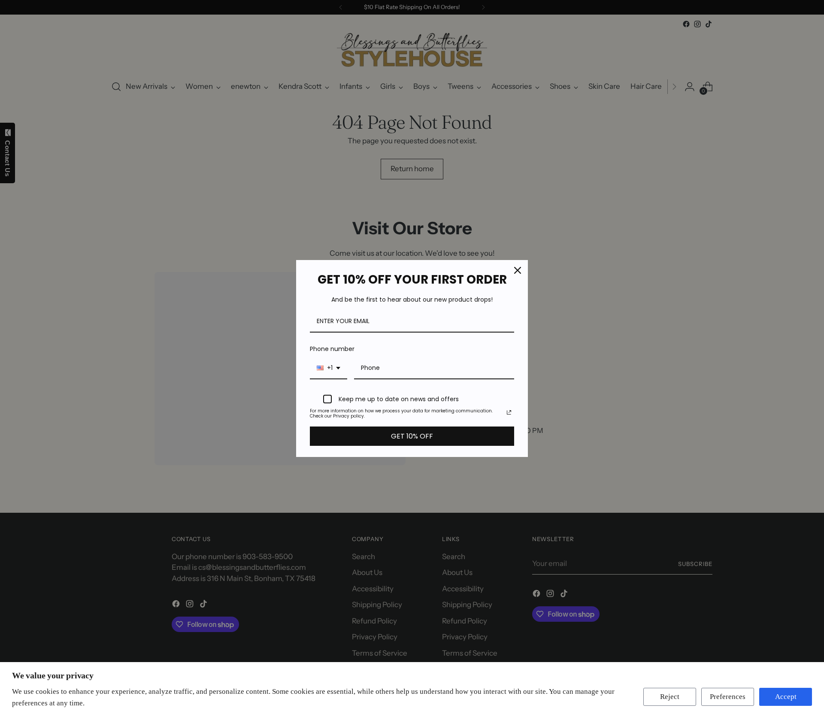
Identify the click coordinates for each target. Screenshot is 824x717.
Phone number (332, 349)
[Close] (517, 270)
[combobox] (328, 368)
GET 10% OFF (412, 436)
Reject (669, 697)
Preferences (727, 697)
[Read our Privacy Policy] (509, 412)
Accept (786, 697)
